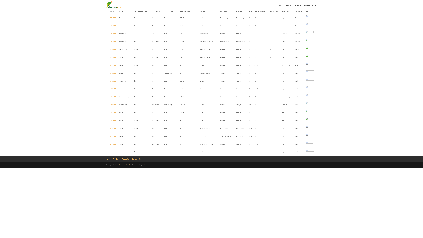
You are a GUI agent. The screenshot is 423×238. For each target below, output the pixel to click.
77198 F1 (113, 26)
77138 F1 (113, 57)
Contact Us (308, 6)
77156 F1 (113, 73)
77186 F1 (113, 42)
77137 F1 (113, 81)
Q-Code (145, 165)
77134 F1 (113, 34)
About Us (297, 6)
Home (280, 6)
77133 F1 (113, 89)
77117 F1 (113, 97)
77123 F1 (113, 120)
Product (288, 6)
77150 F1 (113, 105)
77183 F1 (113, 128)
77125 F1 (113, 65)
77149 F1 (113, 49)
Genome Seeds (125, 165)
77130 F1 (113, 152)
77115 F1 (113, 112)
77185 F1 (113, 18)
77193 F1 (113, 136)
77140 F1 (113, 144)
